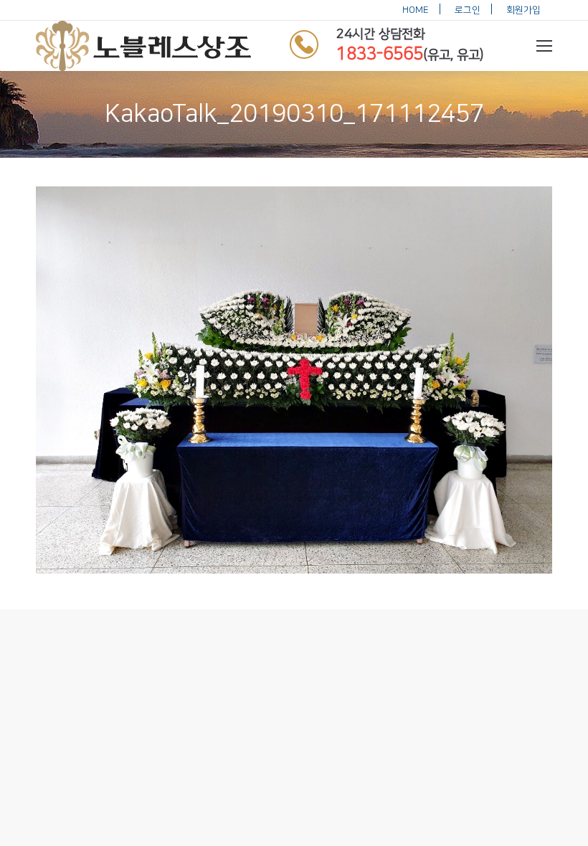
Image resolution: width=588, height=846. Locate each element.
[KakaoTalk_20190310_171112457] (294, 380)
